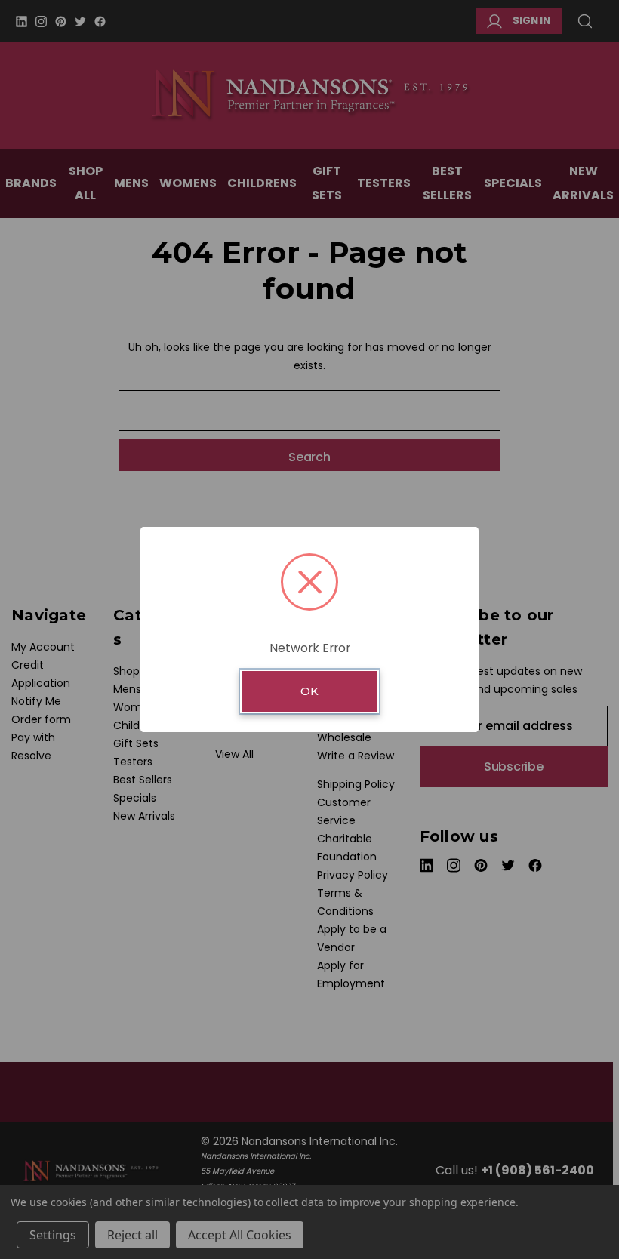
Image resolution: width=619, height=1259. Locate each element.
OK (309, 691)
